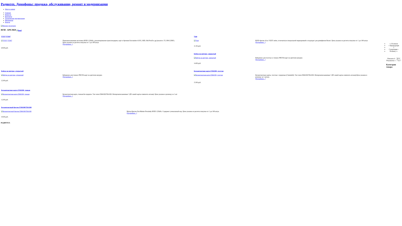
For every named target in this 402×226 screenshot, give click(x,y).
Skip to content (10, 9)
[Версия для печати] (8, 25)
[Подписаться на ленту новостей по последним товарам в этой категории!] (19, 30)
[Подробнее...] (68, 44)
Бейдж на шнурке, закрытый (205, 54)
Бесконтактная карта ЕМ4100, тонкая (15, 90)
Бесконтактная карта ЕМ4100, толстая (209, 71)
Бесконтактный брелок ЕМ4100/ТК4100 (16, 107)
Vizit (195, 36)
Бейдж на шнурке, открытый (12, 71)
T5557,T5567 (6, 36)
